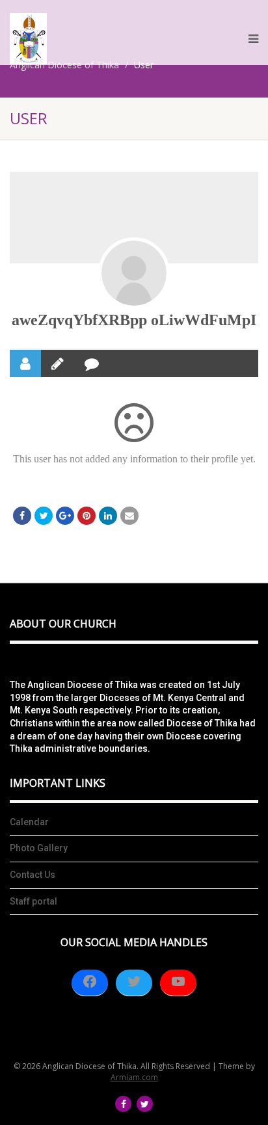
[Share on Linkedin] (108, 516)
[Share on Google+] (65, 516)
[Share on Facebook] (22, 516)
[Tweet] (43, 516)
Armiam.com (134, 1077)
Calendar (29, 822)
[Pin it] (86, 516)
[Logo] (28, 38)
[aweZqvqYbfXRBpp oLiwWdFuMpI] (134, 273)
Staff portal (33, 901)
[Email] (129, 516)
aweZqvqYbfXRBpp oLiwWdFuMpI (134, 319)
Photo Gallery (39, 848)
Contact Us (32, 874)
